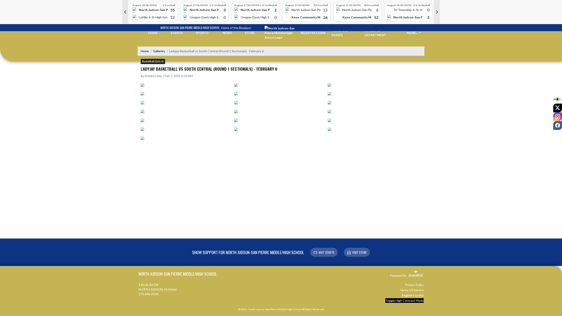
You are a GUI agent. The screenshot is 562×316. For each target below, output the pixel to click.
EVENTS (177, 33)
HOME (153, 33)
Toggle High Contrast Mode (404, 300)
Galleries (159, 51)
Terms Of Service (412, 290)
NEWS (227, 33)
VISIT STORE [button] (359, 252)
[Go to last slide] (125, 12)
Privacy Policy (414, 285)
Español (418, 295)
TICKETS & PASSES (339, 33)
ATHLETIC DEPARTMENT (375, 33)
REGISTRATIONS (313, 33)
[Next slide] (437, 12)
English (407, 295)
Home (145, 51)
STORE (250, 33)
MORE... (412, 33)
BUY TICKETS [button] (326, 252)
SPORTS (202, 33)
